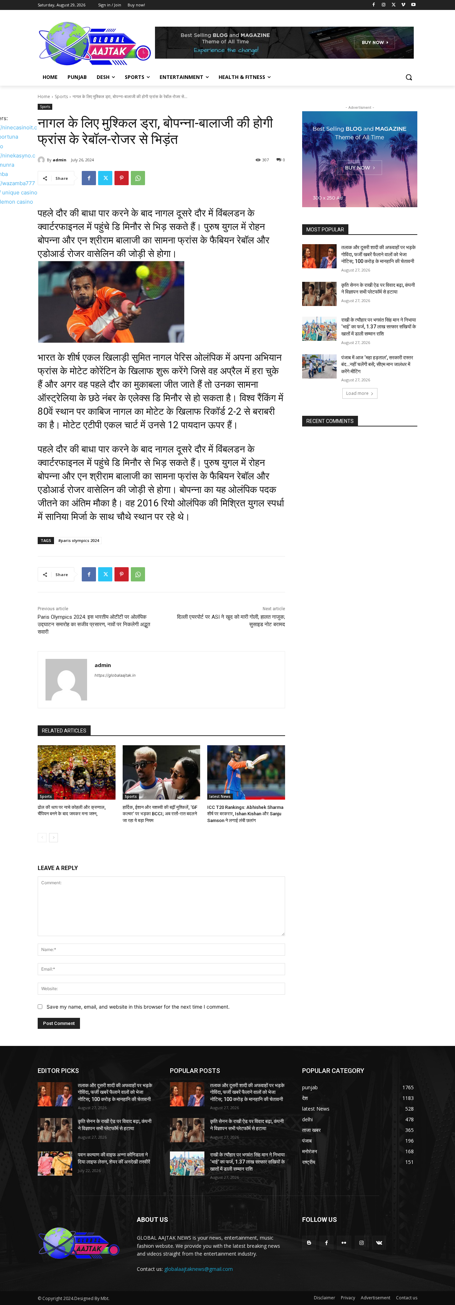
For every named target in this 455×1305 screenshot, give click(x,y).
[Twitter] (394, 5)
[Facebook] (374, 5)
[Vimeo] (403, 5)
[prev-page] (42, 837)
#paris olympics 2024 (78, 540)
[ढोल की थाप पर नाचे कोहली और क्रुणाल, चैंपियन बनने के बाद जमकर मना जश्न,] (77, 772)
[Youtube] (413, 5)
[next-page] (53, 837)
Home (44, 96)
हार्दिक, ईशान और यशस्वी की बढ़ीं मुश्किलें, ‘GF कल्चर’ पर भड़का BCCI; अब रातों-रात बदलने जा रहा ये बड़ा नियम (160, 814)
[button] (408, 77)
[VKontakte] (379, 1243)
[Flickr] (344, 1243)
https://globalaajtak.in (115, 675)
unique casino (19, 192)
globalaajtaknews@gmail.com (198, 1269)
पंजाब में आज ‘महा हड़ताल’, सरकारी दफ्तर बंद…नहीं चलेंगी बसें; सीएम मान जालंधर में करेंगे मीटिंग (377, 364)
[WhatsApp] (138, 178)
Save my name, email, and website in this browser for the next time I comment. (138, 1007)
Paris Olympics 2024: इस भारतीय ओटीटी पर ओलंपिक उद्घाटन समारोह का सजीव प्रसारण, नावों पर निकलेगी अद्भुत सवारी (94, 624)
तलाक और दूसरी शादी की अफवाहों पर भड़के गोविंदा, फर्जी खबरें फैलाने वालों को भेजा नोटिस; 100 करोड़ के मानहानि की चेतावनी (378, 254)
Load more (357, 393)
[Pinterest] (121, 178)
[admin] (42, 159)
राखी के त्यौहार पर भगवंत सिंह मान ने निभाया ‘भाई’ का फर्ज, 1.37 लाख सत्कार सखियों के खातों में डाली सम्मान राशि (378, 327)
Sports (61, 96)
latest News (220, 796)
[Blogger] (309, 1243)
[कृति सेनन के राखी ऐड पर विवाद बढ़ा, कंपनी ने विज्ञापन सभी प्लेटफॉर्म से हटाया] (319, 294)
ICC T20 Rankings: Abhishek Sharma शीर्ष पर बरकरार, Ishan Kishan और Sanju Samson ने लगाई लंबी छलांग (245, 814)
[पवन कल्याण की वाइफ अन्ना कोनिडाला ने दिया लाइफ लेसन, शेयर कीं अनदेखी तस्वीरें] (55, 1163)
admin (59, 159)
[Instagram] (384, 5)
